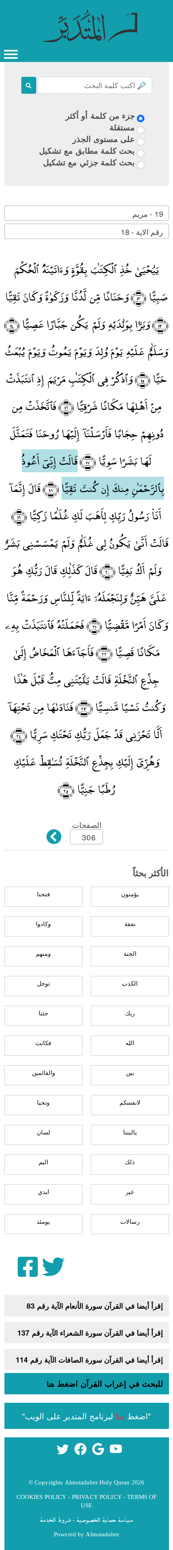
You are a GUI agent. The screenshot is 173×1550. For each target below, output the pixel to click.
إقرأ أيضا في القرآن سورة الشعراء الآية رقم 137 (90, 1333)
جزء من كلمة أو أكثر (100, 115)
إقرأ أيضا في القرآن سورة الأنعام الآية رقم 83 (95, 1306)
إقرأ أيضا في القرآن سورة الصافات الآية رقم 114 (89, 1359)
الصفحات (86, 824)
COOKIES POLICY (41, 1496)
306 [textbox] (88, 837)
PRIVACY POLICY (97, 1496)
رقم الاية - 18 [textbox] (142, 231)
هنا (51, 1384)
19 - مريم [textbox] (147, 213)
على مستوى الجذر (103, 138)
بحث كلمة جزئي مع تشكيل (89, 162)
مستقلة (122, 127)
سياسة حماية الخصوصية (104, 1519)
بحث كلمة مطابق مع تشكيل (87, 150)
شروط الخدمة (55, 1519)
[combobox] (86, 213)
